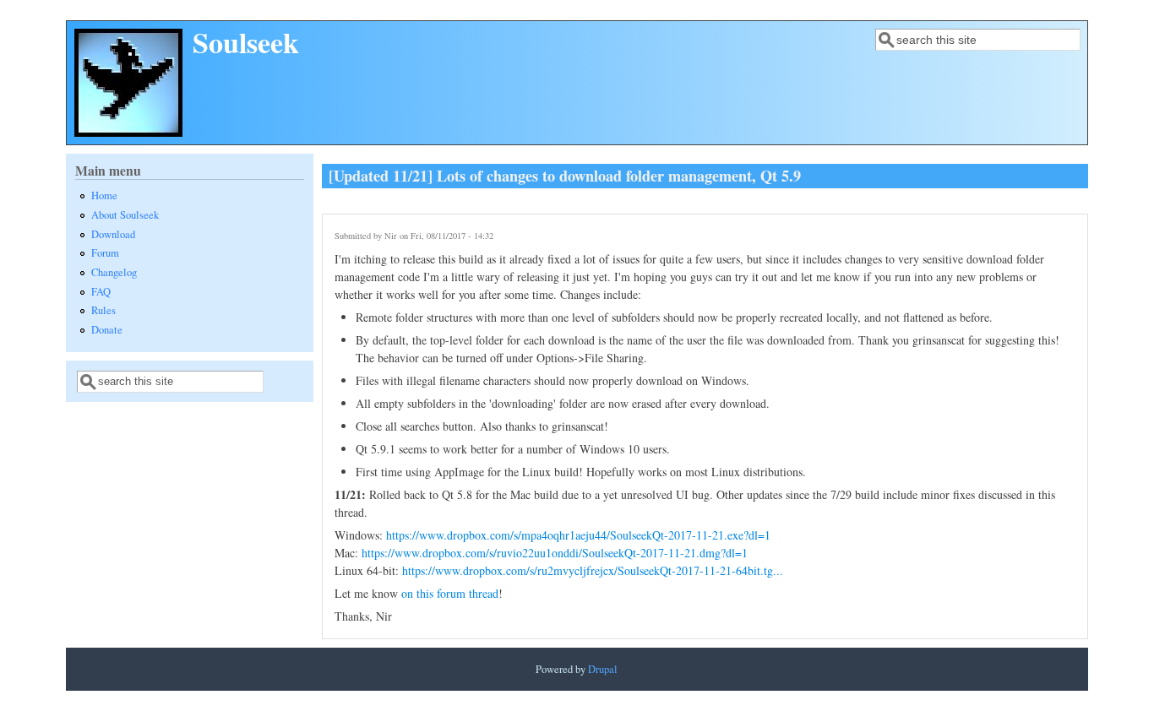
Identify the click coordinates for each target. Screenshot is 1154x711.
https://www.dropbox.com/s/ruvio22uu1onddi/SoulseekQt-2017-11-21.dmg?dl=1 (555, 553)
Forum (105, 253)
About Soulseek (125, 215)
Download (113, 234)
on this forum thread (449, 593)
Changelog (114, 272)
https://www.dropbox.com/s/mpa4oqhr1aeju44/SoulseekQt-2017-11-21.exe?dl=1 (578, 535)
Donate (106, 330)
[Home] (128, 132)
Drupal (603, 669)
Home (104, 195)
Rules (103, 310)
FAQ (101, 292)
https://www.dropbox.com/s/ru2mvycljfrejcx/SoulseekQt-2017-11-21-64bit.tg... (592, 570)
